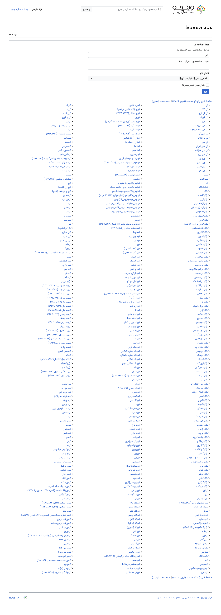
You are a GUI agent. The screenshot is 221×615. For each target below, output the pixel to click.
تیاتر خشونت (202, 248)
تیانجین (204, 552)
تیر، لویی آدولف (132, 277)
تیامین (205, 535)
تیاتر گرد (204, 466)
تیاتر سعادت (202, 314)
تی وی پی (203, 154)
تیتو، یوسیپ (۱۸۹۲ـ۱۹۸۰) (127, 175)
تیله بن (67, 269)
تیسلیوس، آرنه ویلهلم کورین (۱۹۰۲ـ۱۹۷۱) (51, 158)
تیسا (69, 130)
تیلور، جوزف (65, 318)
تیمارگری (67, 429)
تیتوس (136, 179)
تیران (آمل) (134, 298)
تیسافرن (67, 138)
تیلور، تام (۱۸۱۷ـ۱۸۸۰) (60, 302)
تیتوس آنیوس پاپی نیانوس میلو (125, 187)
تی (206, 105)
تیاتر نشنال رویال (200, 392)
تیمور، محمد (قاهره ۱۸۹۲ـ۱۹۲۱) (56, 503)
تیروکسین (135, 474)
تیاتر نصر (204, 396)
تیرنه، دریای (134, 396)
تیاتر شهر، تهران (200, 330)
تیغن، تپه (66, 199)
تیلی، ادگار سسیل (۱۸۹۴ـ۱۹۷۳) (56, 372)
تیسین (68, 175)
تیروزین (136, 449)
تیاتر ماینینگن (201, 367)
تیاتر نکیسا (203, 404)
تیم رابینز (67, 400)
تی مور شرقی (201, 146)
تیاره (206, 511)
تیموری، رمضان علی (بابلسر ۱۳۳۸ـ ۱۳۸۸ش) (49, 535)
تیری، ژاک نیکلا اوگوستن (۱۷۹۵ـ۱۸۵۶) (121, 556)
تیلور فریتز (66, 281)
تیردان (137, 367)
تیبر (206, 560)
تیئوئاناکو (204, 179)
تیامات (205, 531)
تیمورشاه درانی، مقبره (61, 523)
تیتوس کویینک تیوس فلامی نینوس (123, 207)
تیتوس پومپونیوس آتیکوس (127, 199)
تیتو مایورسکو (133, 167)
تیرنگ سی (134, 400)
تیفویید (67, 220)
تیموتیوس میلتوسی (62, 462)
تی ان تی (203, 113)
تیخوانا (136, 232)
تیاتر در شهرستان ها (198, 269)
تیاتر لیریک (203, 359)
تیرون (137, 458)
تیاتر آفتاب (203, 195)
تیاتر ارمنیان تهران (199, 207)
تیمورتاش (66, 511)
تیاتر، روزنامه (202, 486)
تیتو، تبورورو (134, 171)
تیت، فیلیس (134, 130)
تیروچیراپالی (134, 470)
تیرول (137, 453)
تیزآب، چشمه (133, 568)
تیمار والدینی (65, 421)
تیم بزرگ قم (65, 392)
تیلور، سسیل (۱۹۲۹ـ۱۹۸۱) (59, 335)
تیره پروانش (134, 421)
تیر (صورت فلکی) (131, 253)
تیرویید (136, 478)
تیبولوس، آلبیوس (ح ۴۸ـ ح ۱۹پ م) (122, 121)
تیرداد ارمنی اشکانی (130, 351)
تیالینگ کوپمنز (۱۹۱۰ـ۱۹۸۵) (195, 527)
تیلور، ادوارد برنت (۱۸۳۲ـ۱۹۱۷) (56, 285)
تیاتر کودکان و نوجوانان (197, 458)
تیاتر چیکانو (202, 441)
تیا (207, 183)
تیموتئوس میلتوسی (61, 449)
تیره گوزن (135, 433)
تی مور (205, 142)
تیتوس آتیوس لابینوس (129, 183)
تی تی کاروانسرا (200, 126)
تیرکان (137, 499)
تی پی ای (203, 158)
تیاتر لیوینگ (202, 363)
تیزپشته (67, 113)
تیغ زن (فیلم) (64, 187)
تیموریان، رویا (64, 556)
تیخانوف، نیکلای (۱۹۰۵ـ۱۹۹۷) (125, 228)
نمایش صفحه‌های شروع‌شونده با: (193, 50)
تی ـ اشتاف (202, 138)
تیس (68, 121)
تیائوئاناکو (203, 187)
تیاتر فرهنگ (202, 355)
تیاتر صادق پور (201, 347)
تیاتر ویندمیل (202, 425)
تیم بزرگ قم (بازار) (62, 396)
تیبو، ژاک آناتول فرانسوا (128, 109)
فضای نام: (204, 73)
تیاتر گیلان (203, 482)
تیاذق (205, 490)
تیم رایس (66, 404)
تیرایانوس (135, 330)
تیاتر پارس (203, 429)
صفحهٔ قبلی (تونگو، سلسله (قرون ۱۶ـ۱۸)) (192, 101)
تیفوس (67, 216)
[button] (210, 9)
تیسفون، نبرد (65, 154)
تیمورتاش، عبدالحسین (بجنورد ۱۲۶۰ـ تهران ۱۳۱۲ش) (46, 515)
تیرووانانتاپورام (133, 466)
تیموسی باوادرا (64, 568)
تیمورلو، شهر (65, 527)
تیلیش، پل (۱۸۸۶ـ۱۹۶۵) (59, 375)
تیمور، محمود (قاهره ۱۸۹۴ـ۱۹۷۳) (55, 507)
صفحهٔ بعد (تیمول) (161, 101)
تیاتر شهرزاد (202, 343)
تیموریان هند (65, 548)
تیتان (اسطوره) (132, 142)
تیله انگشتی (65, 261)
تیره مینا (136, 412)
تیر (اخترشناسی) (132, 248)
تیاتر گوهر (203, 474)
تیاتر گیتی (203, 478)
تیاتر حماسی (202, 244)
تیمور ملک (66, 482)
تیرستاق (136, 372)
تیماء (69, 417)
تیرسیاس (135, 380)
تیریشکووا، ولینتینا (131, 564)
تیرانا (137, 310)
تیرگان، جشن (133, 548)
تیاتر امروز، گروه (200, 216)
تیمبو (68, 437)
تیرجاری (136, 343)
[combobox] (148, 78)
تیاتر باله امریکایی (199, 228)
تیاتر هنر (204, 412)
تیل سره (67, 236)
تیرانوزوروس (134, 326)
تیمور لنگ (66, 478)
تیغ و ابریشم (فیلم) (61, 191)
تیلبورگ (67, 248)
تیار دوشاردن (202, 499)
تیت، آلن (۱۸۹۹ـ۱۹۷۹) (129, 126)
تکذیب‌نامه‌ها (174, 597)
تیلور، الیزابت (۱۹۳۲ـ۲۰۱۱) (59, 289)
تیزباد (68, 105)
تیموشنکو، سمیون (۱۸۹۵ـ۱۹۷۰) (56, 572)
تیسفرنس (66, 146)
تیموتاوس (66, 453)
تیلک (68, 355)
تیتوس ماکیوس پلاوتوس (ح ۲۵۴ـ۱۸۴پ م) (119, 195)
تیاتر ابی (204, 199)
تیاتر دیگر (203, 298)
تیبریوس (204, 564)
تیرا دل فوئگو (133, 281)
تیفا (69, 203)
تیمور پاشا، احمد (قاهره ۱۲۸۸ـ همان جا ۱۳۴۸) (49, 490)
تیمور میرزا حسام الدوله (60, 486)
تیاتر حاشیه (202, 240)
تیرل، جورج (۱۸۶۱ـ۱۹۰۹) (128, 388)
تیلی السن (66, 367)
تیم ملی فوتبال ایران (61, 408)
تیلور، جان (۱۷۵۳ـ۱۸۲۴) (59, 306)
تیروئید (136, 437)
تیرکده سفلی (134, 507)
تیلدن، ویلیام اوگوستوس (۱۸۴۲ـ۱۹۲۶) (53, 253)
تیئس (205, 175)
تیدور (137, 240)
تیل (69, 224)
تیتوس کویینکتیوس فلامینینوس (125, 212)
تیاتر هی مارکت (201, 421)
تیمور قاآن (66, 474)
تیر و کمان (135, 269)
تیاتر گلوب (203, 470)
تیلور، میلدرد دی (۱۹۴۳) (59, 343)
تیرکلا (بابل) (134, 523)
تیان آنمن (203, 540)
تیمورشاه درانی (64, 519)
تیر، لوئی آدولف (132, 273)
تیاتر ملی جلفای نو (199, 384)
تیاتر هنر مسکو (201, 417)
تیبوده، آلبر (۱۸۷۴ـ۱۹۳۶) (128, 113)
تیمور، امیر (66, 499)
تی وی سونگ (201, 150)
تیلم (69, 257)
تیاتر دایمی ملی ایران (198, 261)
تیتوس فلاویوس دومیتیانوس (126, 191)
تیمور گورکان (65, 494)
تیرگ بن (135, 544)
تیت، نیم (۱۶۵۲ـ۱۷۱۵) (129, 134)
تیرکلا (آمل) (134, 519)
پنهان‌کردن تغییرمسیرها (193, 85)
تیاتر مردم (203, 375)
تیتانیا (137, 146)
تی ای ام (204, 117)
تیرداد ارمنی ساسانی (130, 355)
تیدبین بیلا (134, 236)
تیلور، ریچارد (65, 326)
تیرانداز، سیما (133, 318)
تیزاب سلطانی (133, 572)
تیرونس (136, 462)
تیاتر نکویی (203, 400)
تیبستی (204, 572)
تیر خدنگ (135, 261)
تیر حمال (135, 257)
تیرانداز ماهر (134, 314)
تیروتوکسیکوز (133, 445)
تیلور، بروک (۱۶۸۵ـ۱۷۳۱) (59, 298)
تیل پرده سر (65, 240)
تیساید (68, 142)
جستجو (86, 9)
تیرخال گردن (134, 347)
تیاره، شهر (203, 519)
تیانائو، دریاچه (201, 544)
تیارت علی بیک (201, 507)
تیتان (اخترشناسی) (131, 138)
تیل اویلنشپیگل (64, 228)
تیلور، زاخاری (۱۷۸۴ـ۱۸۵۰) (58, 330)
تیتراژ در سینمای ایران (129, 158)
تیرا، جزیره (135, 289)
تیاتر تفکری (202, 232)
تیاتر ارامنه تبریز (201, 203)
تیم (69, 380)
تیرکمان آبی (134, 535)
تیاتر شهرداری (201, 339)
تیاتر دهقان (202, 294)
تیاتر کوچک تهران (199, 462)
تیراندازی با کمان (132, 322)
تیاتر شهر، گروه (201, 335)
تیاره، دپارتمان (201, 515)
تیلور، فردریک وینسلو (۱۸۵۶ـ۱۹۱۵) (54, 339)
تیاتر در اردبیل (201, 265)
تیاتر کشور (203, 453)
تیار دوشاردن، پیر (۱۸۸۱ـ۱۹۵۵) (193, 503)
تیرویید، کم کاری (132, 486)
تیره (138, 404)
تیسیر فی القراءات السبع (60, 167)
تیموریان (67, 544)
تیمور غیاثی (65, 470)
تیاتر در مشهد (201, 273)
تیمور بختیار (65, 466)
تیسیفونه (66, 171)
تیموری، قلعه (65, 540)
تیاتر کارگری (202, 445)
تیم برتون (66, 384)
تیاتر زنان (204, 310)
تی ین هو (203, 171)
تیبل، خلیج (134, 105)
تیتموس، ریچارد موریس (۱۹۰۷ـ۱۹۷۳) (122, 162)
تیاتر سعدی (202, 318)
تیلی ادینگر (66, 363)
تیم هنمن (66, 412)
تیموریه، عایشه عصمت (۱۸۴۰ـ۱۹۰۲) (54, 560)
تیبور (137, 117)
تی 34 (205, 109)
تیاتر (206, 191)
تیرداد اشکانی (133, 359)
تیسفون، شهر (65, 150)
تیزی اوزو (66, 117)
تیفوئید (67, 212)
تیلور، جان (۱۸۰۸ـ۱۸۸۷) (59, 310)
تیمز (69, 441)
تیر (138, 244)
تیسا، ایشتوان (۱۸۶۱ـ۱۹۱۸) (58, 134)
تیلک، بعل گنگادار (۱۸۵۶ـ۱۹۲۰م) (55, 359)
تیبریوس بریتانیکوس (198, 568)
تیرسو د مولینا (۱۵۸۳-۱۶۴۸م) (126, 375)
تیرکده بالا (135, 503)
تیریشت (136, 560)
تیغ (69, 183)
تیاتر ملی (204, 380)
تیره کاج (136, 425)
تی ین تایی (203, 167)
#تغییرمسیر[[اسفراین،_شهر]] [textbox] (193, 78)
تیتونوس (135, 216)
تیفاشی (67, 207)
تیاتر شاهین (202, 326)
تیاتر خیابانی (202, 253)
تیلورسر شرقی (64, 351)
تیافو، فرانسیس (200, 523)
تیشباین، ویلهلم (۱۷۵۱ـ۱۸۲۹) (57, 179)
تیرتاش (136, 339)
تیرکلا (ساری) (133, 527)
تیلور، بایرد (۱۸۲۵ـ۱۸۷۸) (59, 294)
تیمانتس (67, 433)
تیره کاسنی (134, 429)
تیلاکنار (68, 244)
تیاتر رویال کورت (200, 306)
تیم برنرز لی (66, 388)
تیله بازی (67, 265)
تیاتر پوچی (203, 433)
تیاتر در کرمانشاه (200, 281)
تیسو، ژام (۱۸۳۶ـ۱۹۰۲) (60, 162)
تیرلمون (136, 392)
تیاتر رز (205, 302)
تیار (206, 494)
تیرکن (137, 540)
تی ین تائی (202, 162)
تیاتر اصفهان (202, 212)
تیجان (137, 220)
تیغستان (67, 195)
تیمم (69, 445)
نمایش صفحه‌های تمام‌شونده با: (194, 61)
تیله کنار (67, 277)
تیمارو (68, 425)
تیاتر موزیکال (202, 388)
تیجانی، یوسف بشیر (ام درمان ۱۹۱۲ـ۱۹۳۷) (119, 224)
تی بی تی (203, 121)
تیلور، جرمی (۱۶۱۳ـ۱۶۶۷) (59, 314)
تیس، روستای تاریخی (60, 126)
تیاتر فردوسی (202, 351)
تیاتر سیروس (202, 322)
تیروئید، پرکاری (132, 441)
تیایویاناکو (203, 556)
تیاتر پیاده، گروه (200, 437)
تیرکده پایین (134, 515)
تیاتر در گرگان (202, 285)
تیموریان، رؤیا (64, 552)
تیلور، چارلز (66, 347)
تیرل (137, 384)
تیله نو (68, 273)
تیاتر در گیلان (202, 289)
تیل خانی (66, 232)
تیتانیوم (136, 150)
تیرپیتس (135, 490)
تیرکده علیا (135, 511)
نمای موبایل (162, 597)
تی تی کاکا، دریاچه (199, 130)
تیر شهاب (135, 265)
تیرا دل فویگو (133, 285)
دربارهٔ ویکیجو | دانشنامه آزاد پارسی (197, 597)
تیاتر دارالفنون (201, 257)
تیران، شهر (135, 306)
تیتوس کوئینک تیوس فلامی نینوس (123, 203)
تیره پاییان (134, 417)
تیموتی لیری (65, 458)
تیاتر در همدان (201, 277)
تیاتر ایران (203, 220)
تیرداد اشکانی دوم (131, 363)
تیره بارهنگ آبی (132, 408)
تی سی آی (203, 134)
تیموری (67, 531)
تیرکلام (136, 531)
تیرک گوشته (134, 494)
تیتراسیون (135, 154)
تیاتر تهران (203, 236)
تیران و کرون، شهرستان (129, 302)
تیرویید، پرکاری (132, 482)
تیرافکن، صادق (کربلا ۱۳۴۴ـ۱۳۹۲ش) (122, 294)
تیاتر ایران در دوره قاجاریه (196, 224)
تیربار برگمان (134, 335)
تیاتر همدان (202, 408)
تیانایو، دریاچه (201, 548)
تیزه (69, 109)
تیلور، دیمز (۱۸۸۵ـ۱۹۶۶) (59, 322)
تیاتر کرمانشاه (201, 449)
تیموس (67, 564)
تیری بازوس (134, 552)
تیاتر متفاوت (202, 372)
